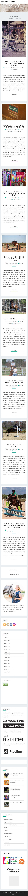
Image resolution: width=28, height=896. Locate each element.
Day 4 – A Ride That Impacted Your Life (14, 381)
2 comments (17, 131)
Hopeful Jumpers (8, 833)
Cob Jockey (6, 827)
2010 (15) (7, 672)
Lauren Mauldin (20, 67)
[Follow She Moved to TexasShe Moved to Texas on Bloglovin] (14, 694)
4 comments (17, 450)
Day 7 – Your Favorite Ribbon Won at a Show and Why (14, 193)
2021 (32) (7, 640)
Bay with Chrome (8, 822)
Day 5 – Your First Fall (14, 319)
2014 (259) (7, 660)
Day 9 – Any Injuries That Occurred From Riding (14, 63)
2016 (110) (7, 655)
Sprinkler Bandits (8, 839)
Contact (6, 830)
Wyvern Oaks (7, 845)
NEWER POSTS (13, 574)
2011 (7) (6, 669)
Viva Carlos (6, 842)
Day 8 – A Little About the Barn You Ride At (14, 126)
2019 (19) (7, 646)
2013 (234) (7, 663)
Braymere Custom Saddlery (10, 825)
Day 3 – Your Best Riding (14, 445)
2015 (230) (7, 657)
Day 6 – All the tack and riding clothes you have (14, 258)
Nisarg (14, 894)
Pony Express (7, 836)
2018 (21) (7, 649)
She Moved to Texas (8, 2)
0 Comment (14, 69)
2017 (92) (7, 652)
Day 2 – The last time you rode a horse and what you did (14, 525)
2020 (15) (7, 643)
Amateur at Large (8, 819)
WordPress (19, 892)
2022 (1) (6, 637)
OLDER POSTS (14, 570)
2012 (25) (7, 666)
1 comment (17, 265)
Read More (14, 94)
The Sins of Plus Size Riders (16, 802)
